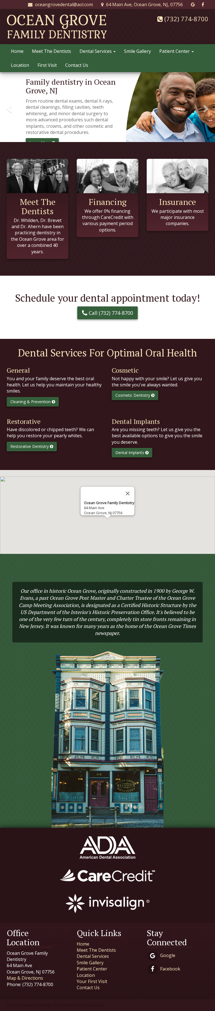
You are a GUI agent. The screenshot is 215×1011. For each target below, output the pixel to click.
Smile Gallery (137, 51)
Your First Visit (92, 981)
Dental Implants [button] (130, 452)
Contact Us (76, 65)
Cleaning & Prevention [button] (31, 401)
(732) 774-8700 (185, 19)
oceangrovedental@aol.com (63, 4)
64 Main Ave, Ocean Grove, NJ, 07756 (144, 4)
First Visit (47, 65)
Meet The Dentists (51, 51)
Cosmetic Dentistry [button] (133, 395)
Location (20, 65)
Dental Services (96, 51)
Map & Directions (25, 978)
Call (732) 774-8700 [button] (110, 313)
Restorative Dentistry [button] (30, 446)
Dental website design (30, 1005)
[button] (8, 107)
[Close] (127, 493)
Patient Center (175, 51)
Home (17, 51)
